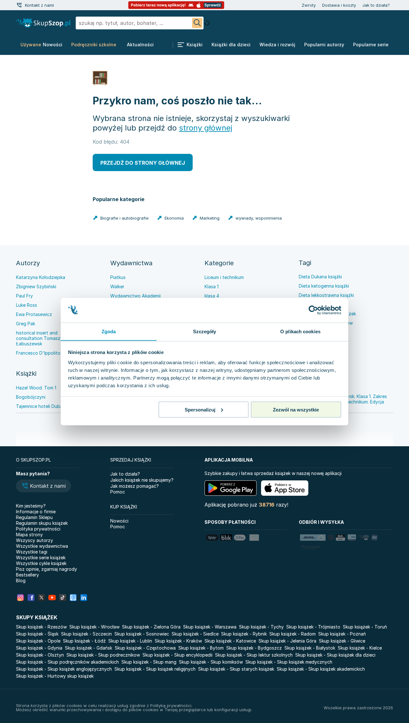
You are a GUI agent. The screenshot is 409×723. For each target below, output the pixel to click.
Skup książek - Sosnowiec (141, 633)
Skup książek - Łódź (84, 641)
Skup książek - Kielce (360, 648)
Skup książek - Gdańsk (88, 648)
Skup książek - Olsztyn (40, 655)
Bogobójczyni (30, 397)
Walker (117, 286)
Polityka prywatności (38, 528)
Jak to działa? (376, 5)
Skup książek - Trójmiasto (313, 626)
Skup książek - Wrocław (94, 626)
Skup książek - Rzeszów (41, 626)
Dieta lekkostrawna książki (326, 295)
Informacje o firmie (36, 511)
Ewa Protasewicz (34, 314)
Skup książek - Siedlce (195, 633)
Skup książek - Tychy (261, 626)
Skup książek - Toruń (365, 626)
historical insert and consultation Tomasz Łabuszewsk (38, 338)
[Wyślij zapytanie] (197, 23)
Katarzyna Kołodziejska (40, 277)
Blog (21, 580)
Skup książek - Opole (38, 641)
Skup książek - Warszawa (209, 626)
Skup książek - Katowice (230, 641)
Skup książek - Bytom (201, 648)
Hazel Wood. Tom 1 (36, 387)
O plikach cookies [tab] (300, 331)
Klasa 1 (211, 286)
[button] (43, 486)
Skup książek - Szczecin (86, 633)
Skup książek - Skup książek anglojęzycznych (64, 669)
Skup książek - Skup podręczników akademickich (67, 662)
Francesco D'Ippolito (38, 353)
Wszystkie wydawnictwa (42, 546)
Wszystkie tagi (31, 551)
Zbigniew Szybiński (36, 286)
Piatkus (118, 277)
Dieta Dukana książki (320, 276)
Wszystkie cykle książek (41, 563)
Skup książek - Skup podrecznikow (103, 655)
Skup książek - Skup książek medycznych (288, 662)
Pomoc (117, 491)
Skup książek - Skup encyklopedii (177, 655)
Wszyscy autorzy (34, 540)
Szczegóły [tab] (204, 331)
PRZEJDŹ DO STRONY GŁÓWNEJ (142, 163)
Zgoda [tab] (109, 331)
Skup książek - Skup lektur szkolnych (254, 655)
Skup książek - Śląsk (37, 633)
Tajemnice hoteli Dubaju (41, 406)
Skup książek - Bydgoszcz (254, 648)
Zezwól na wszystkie (296, 409)
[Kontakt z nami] (19, 5)
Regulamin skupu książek (42, 523)
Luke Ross (26, 305)
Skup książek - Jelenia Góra (287, 641)
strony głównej (205, 127)
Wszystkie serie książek (41, 557)
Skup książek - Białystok (309, 648)
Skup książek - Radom (292, 633)
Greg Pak (25, 323)
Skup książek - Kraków (178, 641)
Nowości (119, 520)
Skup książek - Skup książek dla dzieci (335, 655)
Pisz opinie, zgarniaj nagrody (46, 569)
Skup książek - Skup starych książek (236, 669)
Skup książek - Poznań (342, 633)
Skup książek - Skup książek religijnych (155, 669)
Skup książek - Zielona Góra (151, 626)
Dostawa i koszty (339, 5)
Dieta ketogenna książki (324, 286)
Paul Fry (24, 295)
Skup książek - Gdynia (39, 648)
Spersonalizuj (200, 409)
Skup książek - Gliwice (342, 641)
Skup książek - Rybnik (244, 633)
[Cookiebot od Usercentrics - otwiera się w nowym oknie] (313, 310)
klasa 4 (211, 295)
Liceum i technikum (224, 277)
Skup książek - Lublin (130, 641)
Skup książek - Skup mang (148, 662)
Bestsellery (27, 574)
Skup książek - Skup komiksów (211, 662)
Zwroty (309, 5)
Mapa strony (29, 534)
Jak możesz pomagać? (134, 486)
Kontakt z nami (39, 5)
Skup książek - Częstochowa (145, 648)
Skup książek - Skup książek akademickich (321, 669)
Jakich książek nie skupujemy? (142, 480)
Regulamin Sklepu (34, 517)
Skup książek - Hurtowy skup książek (55, 676)
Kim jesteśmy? (31, 505)
